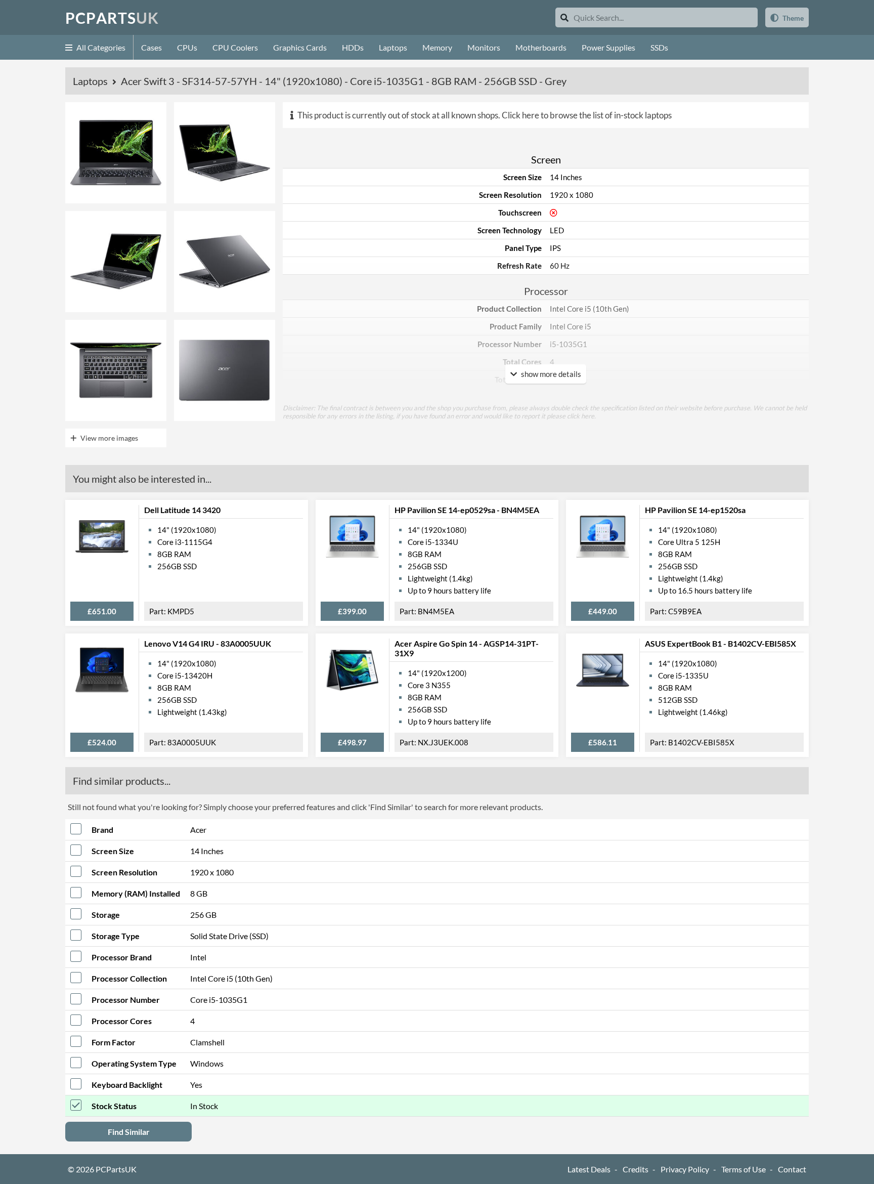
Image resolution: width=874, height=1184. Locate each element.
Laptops (393, 47)
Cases (151, 47)
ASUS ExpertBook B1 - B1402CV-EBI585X (720, 643)
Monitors (483, 47)
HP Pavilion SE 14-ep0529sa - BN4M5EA (467, 510)
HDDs (353, 47)
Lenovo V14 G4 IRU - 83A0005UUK (207, 643)
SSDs (659, 47)
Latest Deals (588, 1169)
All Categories (100, 47)
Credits (635, 1169)
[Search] (564, 17)
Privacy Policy (685, 1169)
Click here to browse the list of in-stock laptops (587, 115)
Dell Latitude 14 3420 (182, 510)
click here (580, 416)
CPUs (187, 47)
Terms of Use (743, 1169)
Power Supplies (608, 47)
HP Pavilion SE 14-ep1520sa (695, 510)
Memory (437, 47)
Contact (792, 1169)
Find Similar (129, 1131)
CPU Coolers (235, 47)
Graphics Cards (300, 47)
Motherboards (540, 47)
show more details (550, 373)
